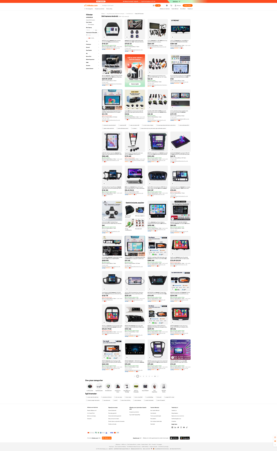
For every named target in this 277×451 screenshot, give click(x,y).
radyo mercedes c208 (134, 125)
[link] (275, 437)
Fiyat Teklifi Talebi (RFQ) (134, 414)
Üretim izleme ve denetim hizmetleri (116, 421)
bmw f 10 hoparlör (161, 400)
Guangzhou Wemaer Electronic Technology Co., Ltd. (112, 83)
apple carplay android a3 (109, 128)
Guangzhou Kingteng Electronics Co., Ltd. (157, 46)
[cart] (171, 5)
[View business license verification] (151, 449)
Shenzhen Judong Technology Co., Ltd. (179, 196)
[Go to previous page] (134, 376)
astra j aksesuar (138, 400)
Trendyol (154, 444)
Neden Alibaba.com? (92, 410)
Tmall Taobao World (131, 444)
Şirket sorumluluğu (91, 415)
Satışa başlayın (175, 413)
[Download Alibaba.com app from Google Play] (185, 438)
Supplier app (136, 438)
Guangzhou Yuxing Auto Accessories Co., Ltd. (135, 118)
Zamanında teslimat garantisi (114, 415)
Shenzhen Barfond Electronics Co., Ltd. (179, 161)
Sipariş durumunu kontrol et (178, 415)
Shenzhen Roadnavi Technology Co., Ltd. (157, 120)
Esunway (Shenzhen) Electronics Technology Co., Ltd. (158, 85)
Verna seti (159, 397)
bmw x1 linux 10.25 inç (126, 400)
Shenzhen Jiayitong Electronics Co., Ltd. (111, 120)
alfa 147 (115, 400)
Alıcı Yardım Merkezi (154, 410)
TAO (150, 444)
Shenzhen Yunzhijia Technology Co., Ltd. (134, 49)
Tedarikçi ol (174, 410)
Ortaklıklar (174, 421)
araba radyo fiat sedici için (93, 397)
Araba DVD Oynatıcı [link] (139, 13)
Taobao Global (144, 444)
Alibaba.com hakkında (92, 407)
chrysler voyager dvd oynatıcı (94, 400)
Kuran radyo (128, 397)
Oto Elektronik (129, 13)
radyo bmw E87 (123, 125)
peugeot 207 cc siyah (170, 397)
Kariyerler (89, 418)
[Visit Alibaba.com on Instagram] (181, 427)
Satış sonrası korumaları (113, 418)
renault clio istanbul (149, 400)
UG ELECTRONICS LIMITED (176, 46)
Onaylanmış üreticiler (134, 412)
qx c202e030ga (150, 397)
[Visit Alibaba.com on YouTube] (184, 427)
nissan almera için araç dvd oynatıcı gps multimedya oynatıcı (153, 128)
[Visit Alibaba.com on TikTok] (187, 427)
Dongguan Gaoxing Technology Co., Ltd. (156, 229)
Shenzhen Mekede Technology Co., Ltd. (111, 47)
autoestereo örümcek (107, 397)
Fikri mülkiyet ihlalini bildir (156, 421)
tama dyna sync (107, 400)
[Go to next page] (158, 376)
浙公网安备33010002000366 (162, 448)
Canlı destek (153, 413)
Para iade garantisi (112, 413)
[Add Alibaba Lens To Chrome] (107, 438)
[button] (154, 5)
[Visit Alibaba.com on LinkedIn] (175, 427)
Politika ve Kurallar (112, 424)
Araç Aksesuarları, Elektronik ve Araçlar (115, 13)
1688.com (123, 444)
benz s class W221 (138, 397)
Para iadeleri (153, 418)
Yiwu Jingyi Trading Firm (107, 194)
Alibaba (103, 13)
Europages (159, 444)
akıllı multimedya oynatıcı (123, 128)
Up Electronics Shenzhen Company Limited (134, 160)
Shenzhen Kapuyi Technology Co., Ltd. (110, 160)
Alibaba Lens (95, 438)
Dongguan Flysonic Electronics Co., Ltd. (179, 82)
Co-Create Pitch (91, 413)
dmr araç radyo (119, 397)
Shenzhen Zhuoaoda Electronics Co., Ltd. (134, 193)
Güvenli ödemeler (112, 410)
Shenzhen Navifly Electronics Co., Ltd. (156, 194)
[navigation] (92, 195)
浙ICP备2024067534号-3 (175, 448)
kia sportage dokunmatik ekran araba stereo (166, 125)
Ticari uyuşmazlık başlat (155, 415)
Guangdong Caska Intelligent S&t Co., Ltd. (179, 119)
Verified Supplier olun (176, 418)
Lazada (138, 444)
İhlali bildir (152, 424)
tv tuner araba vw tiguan (148, 125)
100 (155, 376)
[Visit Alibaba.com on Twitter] (178, 427)
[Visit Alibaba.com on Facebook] (172, 427)
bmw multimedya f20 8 (184, 125)
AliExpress (118, 444)
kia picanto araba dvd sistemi (110, 125)
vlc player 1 (135, 128)
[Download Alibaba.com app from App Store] (174, 438)
